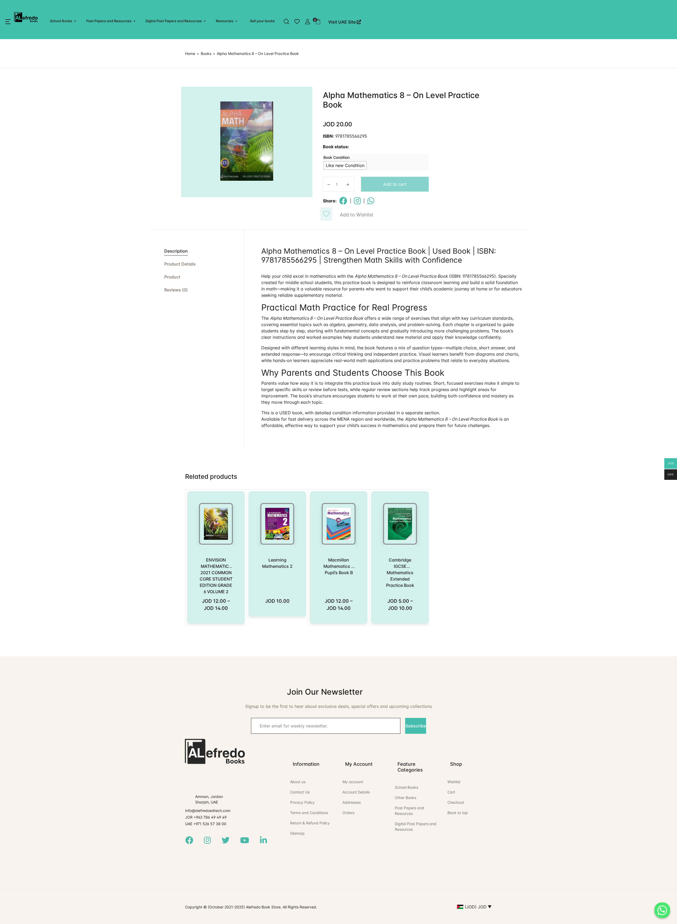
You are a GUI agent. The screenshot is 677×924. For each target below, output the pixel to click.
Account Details (356, 792)
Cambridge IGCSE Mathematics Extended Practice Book (400, 572)
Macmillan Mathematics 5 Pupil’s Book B (338, 566)
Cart (451, 792)
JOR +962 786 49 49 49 (206, 817)
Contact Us (300, 792)
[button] (8, 21)
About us (297, 781)
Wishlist (453, 781)
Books (206, 53)
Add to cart (394, 184)
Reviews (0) (176, 289)
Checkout (455, 802)
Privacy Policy (302, 802)
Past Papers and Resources (108, 21)
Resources (224, 21)
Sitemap (297, 833)
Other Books (405, 797)
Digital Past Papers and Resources (173, 21)
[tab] (197, 251)
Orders (348, 812)
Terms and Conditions (309, 812)
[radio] (345, 165)
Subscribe (415, 725)
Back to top (457, 812)
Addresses (351, 802)
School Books (61, 21)
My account (352, 781)
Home (190, 53)
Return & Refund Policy (310, 823)
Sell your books (262, 21)
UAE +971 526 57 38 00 (205, 823)
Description (176, 251)
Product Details (180, 264)
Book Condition (336, 157)
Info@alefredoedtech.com (207, 810)
